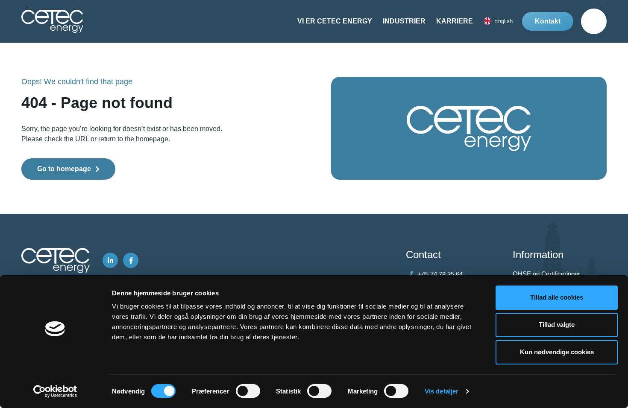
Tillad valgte (557, 324)
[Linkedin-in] (110, 260)
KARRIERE (454, 21)
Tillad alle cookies (556, 297)
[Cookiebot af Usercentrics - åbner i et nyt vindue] (55, 391)
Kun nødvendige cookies (557, 352)
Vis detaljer (441, 391)
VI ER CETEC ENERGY (334, 21)
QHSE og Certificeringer (546, 273)
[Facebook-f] (130, 260)
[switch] (248, 391)
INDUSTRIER (404, 21)
